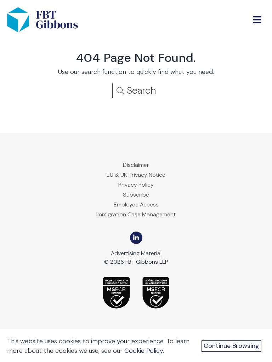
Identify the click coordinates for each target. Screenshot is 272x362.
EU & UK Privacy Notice (136, 175)
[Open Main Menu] (257, 19)
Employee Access (136, 204)
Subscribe (136, 194)
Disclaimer (136, 165)
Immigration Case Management (136, 214)
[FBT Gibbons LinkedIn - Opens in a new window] (136, 238)
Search (140, 90)
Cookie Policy (143, 350)
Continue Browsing (231, 345)
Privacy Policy (136, 184)
